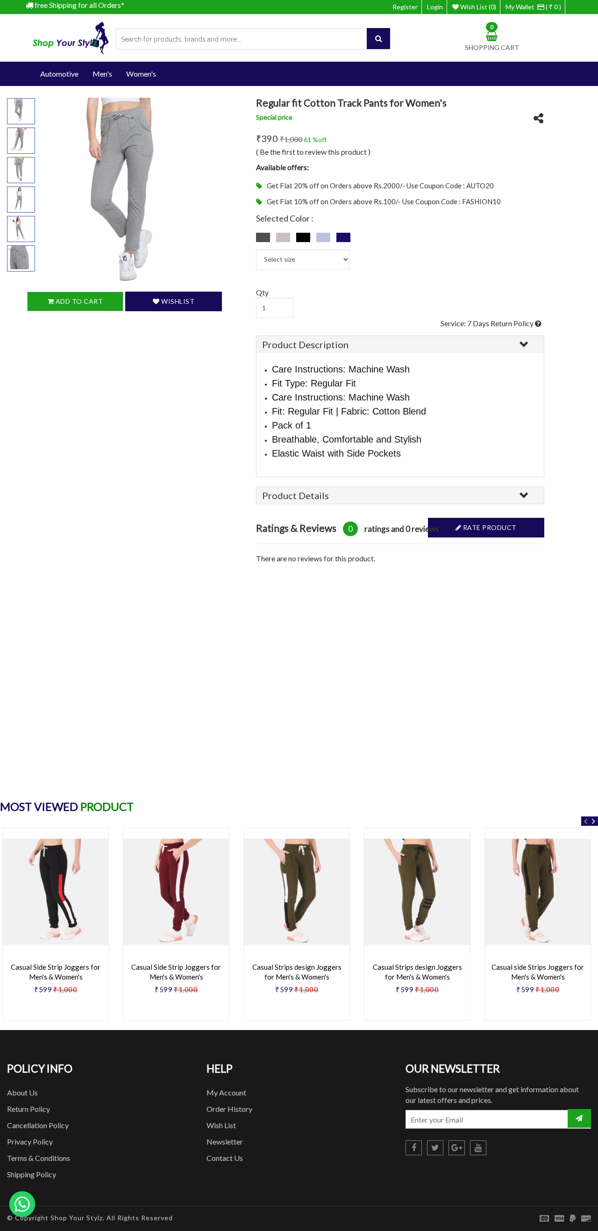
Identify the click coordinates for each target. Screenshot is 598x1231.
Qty (262, 292)
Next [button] (593, 821)
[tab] (400, 344)
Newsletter (224, 1141)
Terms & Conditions (38, 1157)
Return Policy (28, 1108)
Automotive (59, 73)
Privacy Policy (30, 1141)
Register (405, 7)
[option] (176, 928)
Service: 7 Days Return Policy (488, 323)
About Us (22, 1092)
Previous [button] (586, 821)
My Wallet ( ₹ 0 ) (533, 7)
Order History (229, 1108)
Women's (141, 73)
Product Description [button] (305, 344)
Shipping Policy (31, 1174)
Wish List (221, 1125)
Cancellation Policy (38, 1125)
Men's (102, 73)
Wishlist (177, 301)
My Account (226, 1092)
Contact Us (224, 1157)
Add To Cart (78, 301)
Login (435, 7)
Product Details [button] (295, 495)
